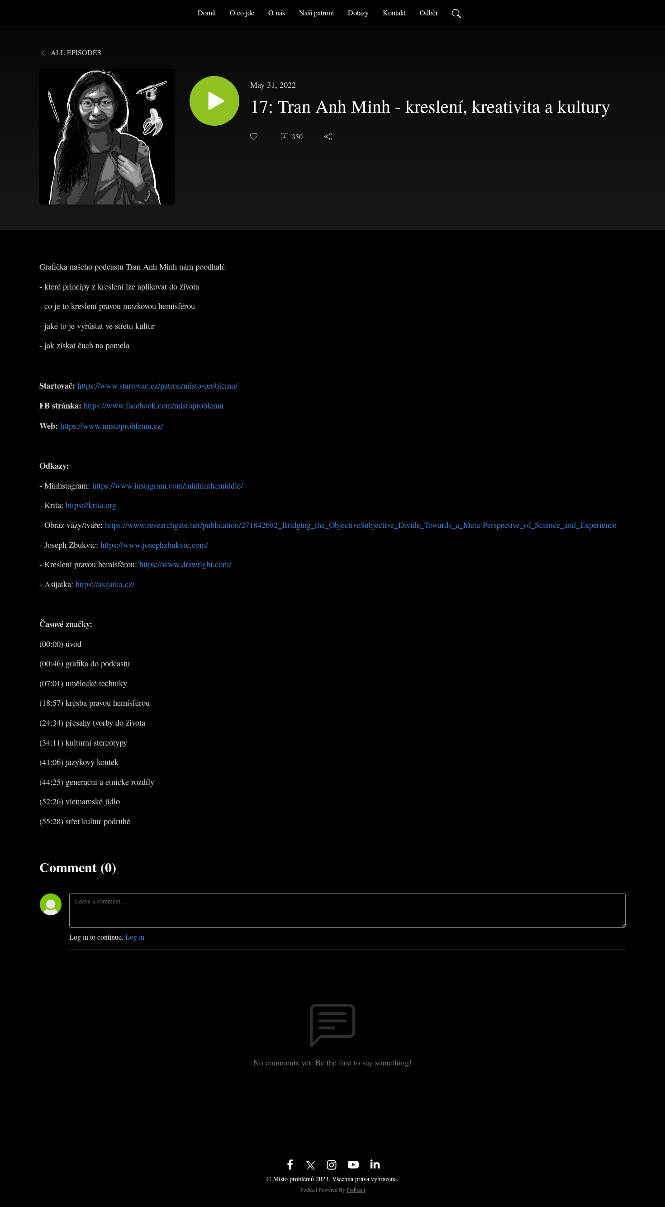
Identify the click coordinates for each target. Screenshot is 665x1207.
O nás (276, 12)
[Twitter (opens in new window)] (310, 1164)
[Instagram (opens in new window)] (331, 1164)
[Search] (456, 13)
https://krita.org (91, 504)
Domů (207, 12)
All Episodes (75, 52)
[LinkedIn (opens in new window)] (375, 1164)
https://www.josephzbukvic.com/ (154, 544)
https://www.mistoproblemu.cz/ (111, 425)
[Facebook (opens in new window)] (290, 1164)
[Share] (328, 136)
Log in (134, 936)
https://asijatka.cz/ (105, 584)
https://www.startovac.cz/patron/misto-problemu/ (157, 385)
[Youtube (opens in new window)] (353, 1164)
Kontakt (394, 12)
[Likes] (254, 136)
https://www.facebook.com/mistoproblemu (153, 405)
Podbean (356, 1189)
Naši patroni (316, 12)
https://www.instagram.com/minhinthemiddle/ (167, 485)
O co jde (242, 12)
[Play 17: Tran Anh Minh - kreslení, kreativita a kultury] (214, 101)
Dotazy (358, 12)
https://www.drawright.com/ (185, 564)
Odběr (429, 12)
